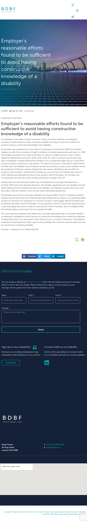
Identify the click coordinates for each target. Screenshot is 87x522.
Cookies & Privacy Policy (44, 512)
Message (5, 308)
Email (30, 295)
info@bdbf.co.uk (34, 282)
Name (4, 295)
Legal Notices (59, 512)
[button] (77, 10)
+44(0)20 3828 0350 (55, 444)
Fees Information (71, 512)
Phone (58, 295)
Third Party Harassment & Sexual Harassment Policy (68, 514)
